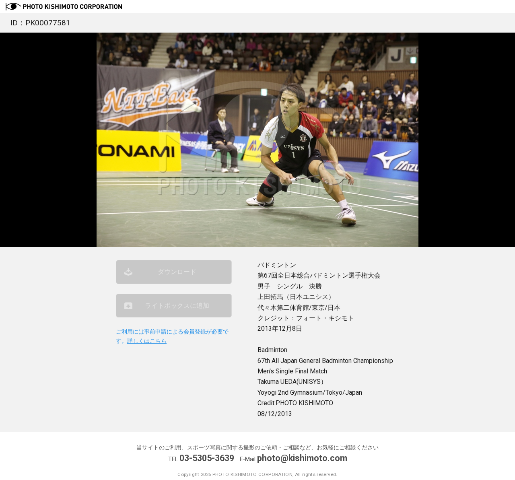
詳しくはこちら (147, 341)
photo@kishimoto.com (302, 458)
